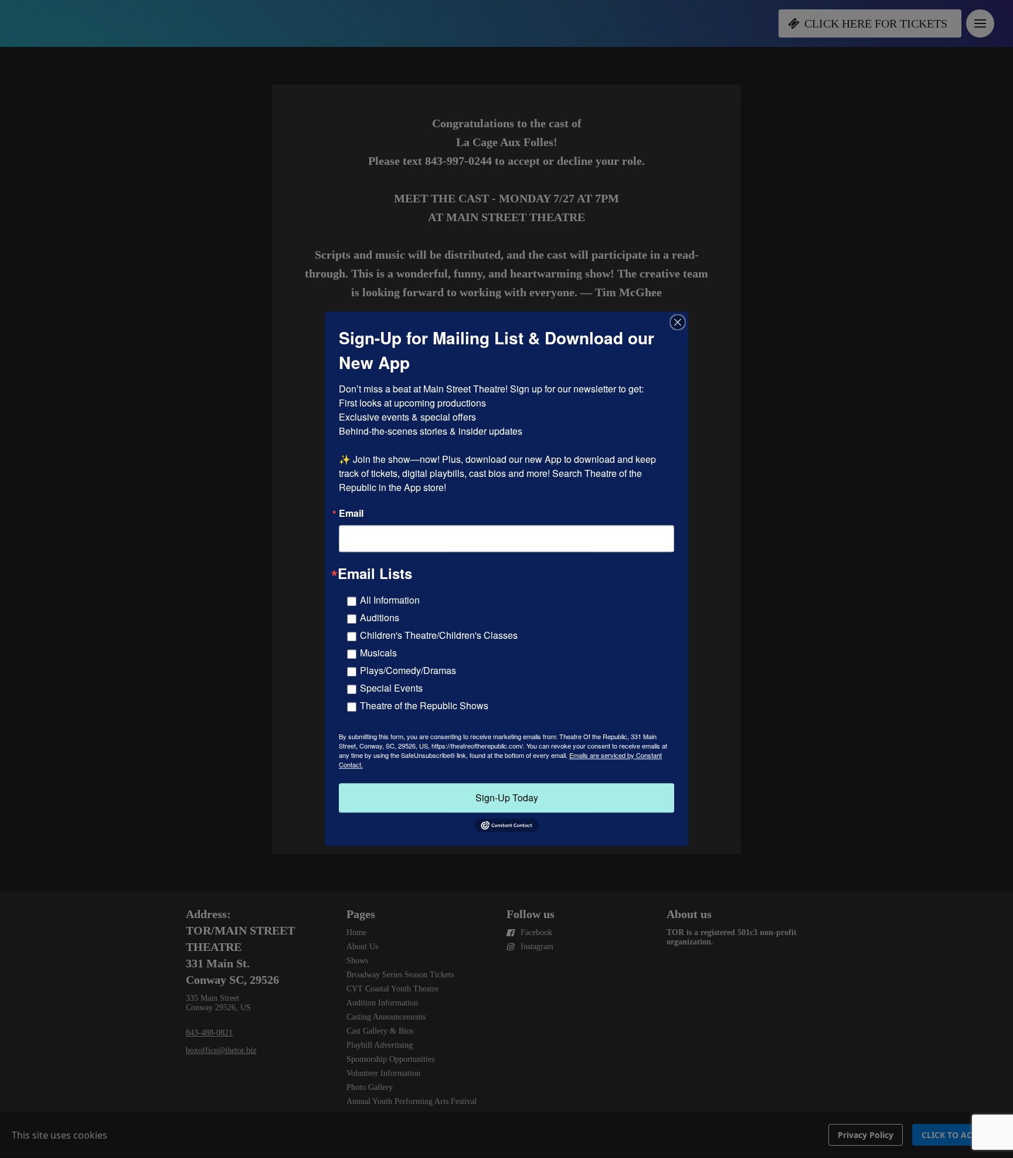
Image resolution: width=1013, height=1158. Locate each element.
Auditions (379, 617)
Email (351, 513)
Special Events (391, 688)
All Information (390, 600)
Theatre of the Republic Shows (424, 705)
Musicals (378, 652)
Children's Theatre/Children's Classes (439, 635)
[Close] (678, 322)
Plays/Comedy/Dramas (408, 670)
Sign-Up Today (506, 797)
